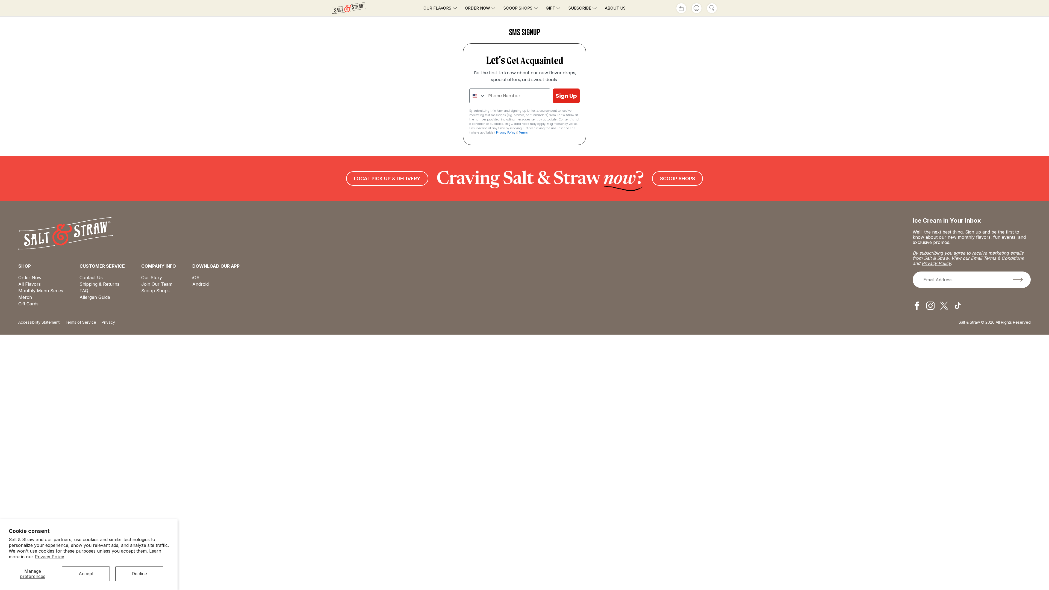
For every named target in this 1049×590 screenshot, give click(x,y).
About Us (615, 8)
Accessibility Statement (39, 322)
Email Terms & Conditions (997, 258)
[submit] (1018, 280)
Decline (139, 573)
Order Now (477, 8)
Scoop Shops (517, 8)
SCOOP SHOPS (677, 178)
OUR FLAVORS (437, 8)
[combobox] (477, 96)
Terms (523, 133)
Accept (86, 573)
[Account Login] (697, 8)
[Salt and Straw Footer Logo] (65, 234)
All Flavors (29, 284)
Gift (550, 8)
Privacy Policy (49, 556)
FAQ (83, 290)
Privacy (108, 322)
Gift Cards (28, 303)
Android (200, 284)
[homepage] (359, 8)
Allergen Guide (94, 297)
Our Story (151, 277)
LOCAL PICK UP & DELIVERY (387, 178)
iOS (195, 277)
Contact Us (91, 277)
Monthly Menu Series (40, 290)
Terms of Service (80, 322)
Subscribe (579, 8)
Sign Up (566, 96)
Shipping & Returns (99, 284)
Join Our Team (156, 284)
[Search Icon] (712, 8)
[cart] (681, 8)
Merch (25, 297)
